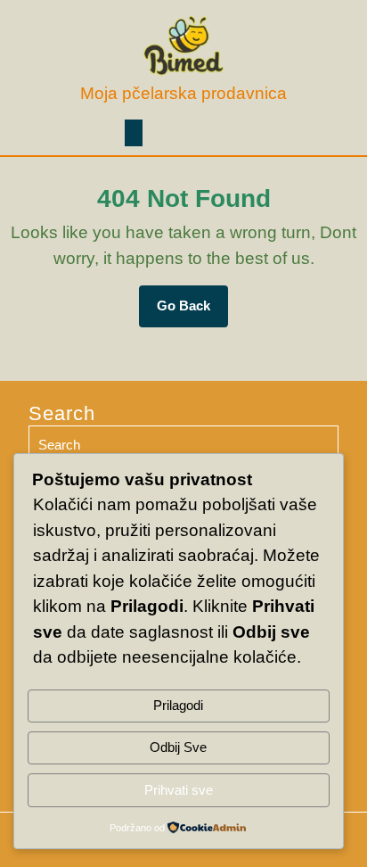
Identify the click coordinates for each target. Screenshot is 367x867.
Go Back (192, 312)
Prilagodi (178, 705)
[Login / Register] (311, 132)
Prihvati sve (178, 789)
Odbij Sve (178, 747)
